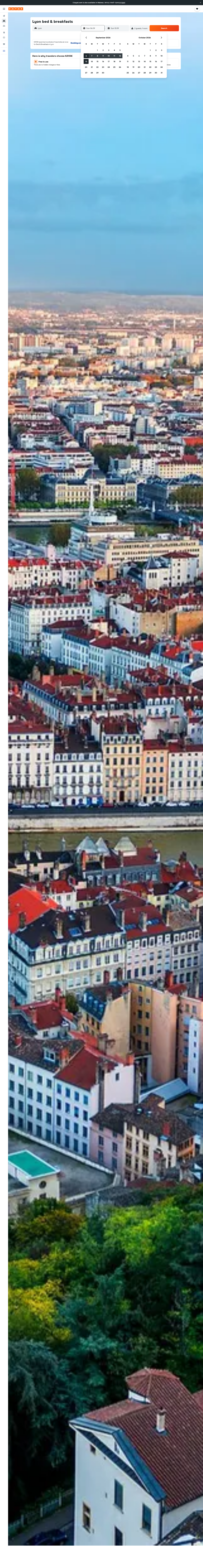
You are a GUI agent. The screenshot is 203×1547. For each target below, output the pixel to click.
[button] (200, 2)
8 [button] (97, 56)
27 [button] (86, 73)
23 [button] (103, 67)
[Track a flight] (4, 37)
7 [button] (91, 56)
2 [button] (103, 50)
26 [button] (120, 67)
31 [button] (161, 73)
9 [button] (103, 56)
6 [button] (86, 56)
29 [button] (97, 73)
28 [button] (92, 73)
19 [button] (120, 61)
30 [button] (103, 73)
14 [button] (92, 61)
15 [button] (97, 61)
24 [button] (109, 67)
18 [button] (114, 61)
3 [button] (108, 50)
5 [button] (120, 50)
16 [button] (103, 61)
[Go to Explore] (4, 32)
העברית (122, 3)
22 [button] (97, 67)
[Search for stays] (4, 21)
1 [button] (97, 50)
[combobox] (58, 28)
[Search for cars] (4, 25)
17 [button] (108, 61)
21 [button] (92, 67)
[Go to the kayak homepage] (15, 8)
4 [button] (114, 50)
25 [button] (114, 67)
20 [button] (86, 67)
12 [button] (120, 56)
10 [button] (109, 56)
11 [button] (114, 56)
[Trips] (4, 44)
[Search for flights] (4, 16)
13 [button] (86, 61)
